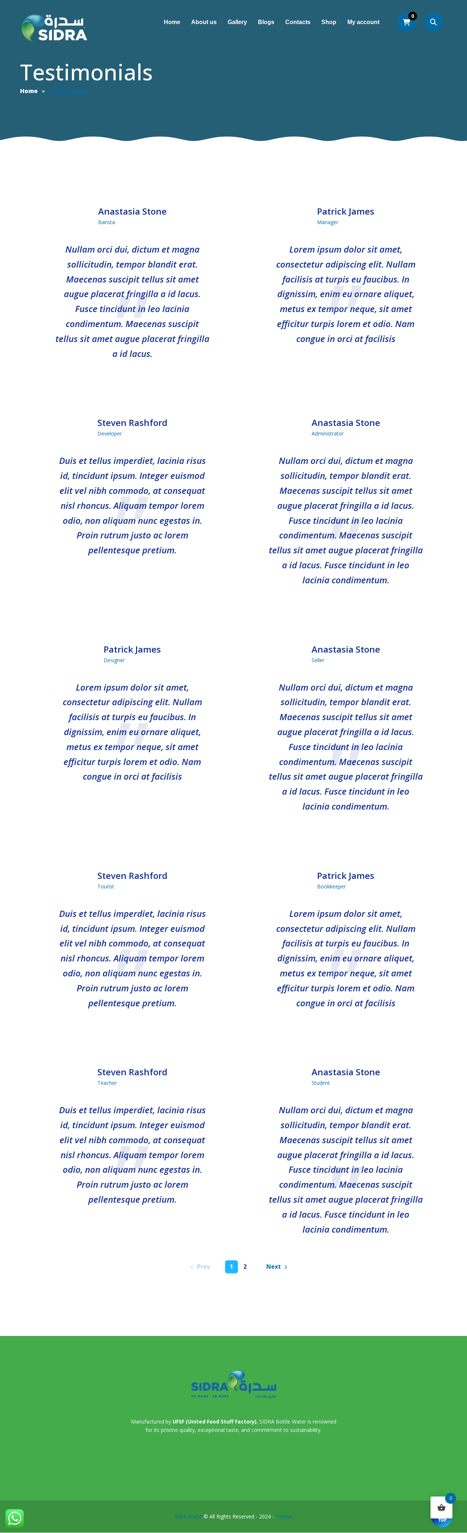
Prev (203, 1267)
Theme (283, 1516)
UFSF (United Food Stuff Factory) (214, 1421)
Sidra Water (188, 1516)
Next (273, 1267)
